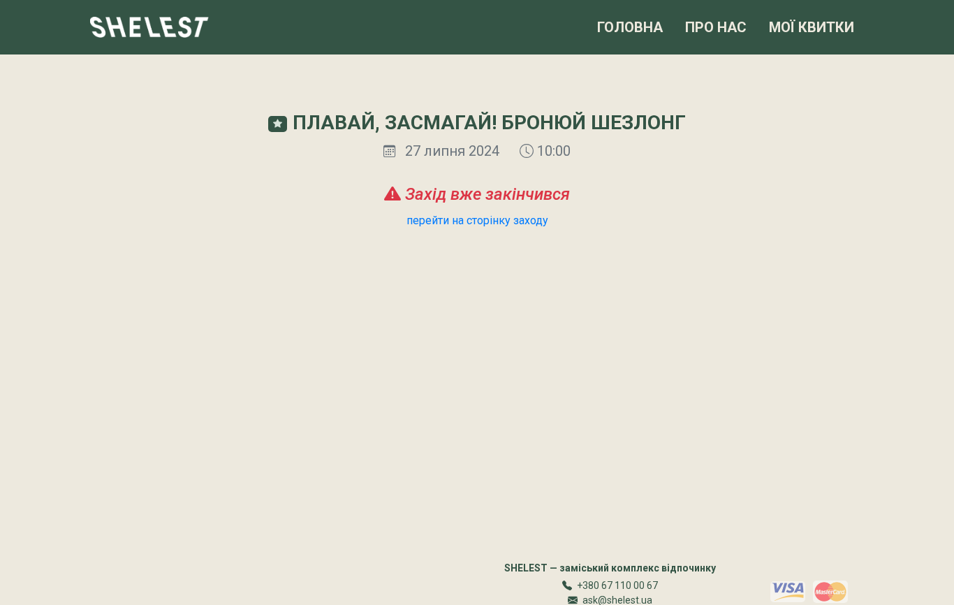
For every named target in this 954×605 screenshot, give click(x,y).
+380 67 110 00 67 (617, 585)
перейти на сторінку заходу (477, 220)
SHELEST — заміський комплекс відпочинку (610, 568)
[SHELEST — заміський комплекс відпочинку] (149, 27)
